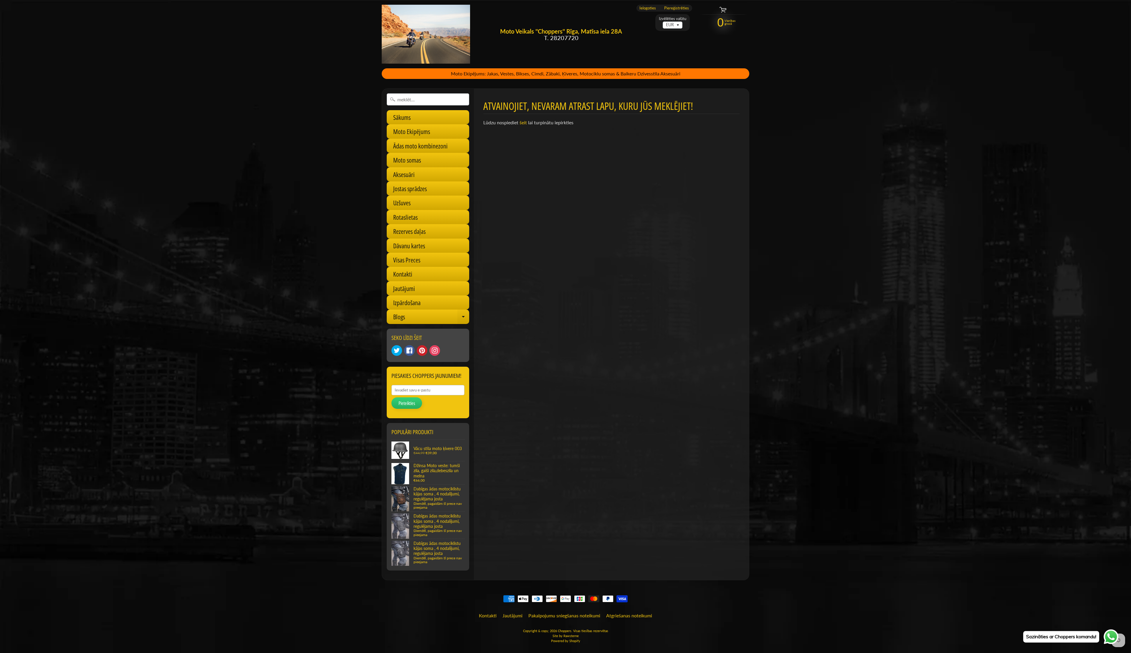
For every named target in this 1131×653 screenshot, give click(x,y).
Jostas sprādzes (410, 188)
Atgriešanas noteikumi (629, 615)
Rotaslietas (405, 217)
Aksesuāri (404, 174)
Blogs (431, 318)
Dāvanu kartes (409, 245)
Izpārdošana (407, 302)
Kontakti (402, 274)
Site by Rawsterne (566, 636)
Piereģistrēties (676, 8)
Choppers (564, 631)
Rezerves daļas (409, 231)
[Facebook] (409, 350)
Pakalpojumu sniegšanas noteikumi (564, 615)
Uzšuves (402, 202)
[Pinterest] (422, 350)
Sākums (402, 117)
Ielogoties (647, 8)
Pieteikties (407, 403)
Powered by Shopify (565, 641)
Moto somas (407, 160)
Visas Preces (406, 259)
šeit (523, 122)
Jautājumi (404, 288)
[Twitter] (396, 350)
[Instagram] (434, 350)
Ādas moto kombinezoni (420, 145)
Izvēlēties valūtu (672, 18)
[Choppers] (426, 34)
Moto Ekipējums (411, 131)
